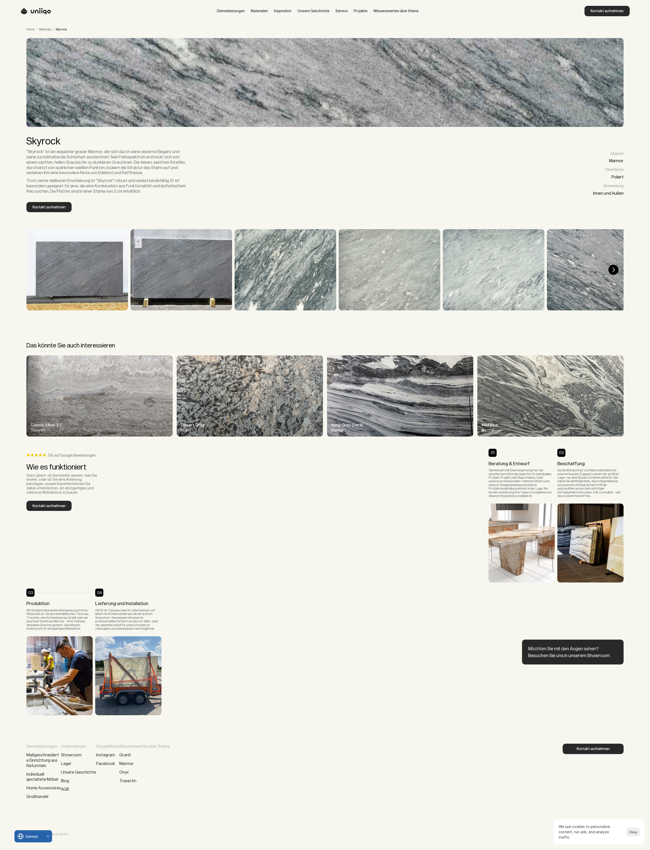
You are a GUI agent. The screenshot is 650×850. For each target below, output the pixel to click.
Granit (125, 754)
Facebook (105, 763)
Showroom (71, 754)
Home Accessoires (43, 787)
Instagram (105, 754)
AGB (65, 789)
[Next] (613, 270)
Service (341, 11)
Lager (66, 763)
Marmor (126, 763)
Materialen (259, 11)
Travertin (127, 780)
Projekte (360, 11)
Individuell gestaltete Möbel (42, 777)
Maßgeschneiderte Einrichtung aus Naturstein (42, 760)
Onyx (124, 772)
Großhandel (37, 796)
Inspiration (282, 11)
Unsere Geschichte (313, 11)
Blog (65, 780)
